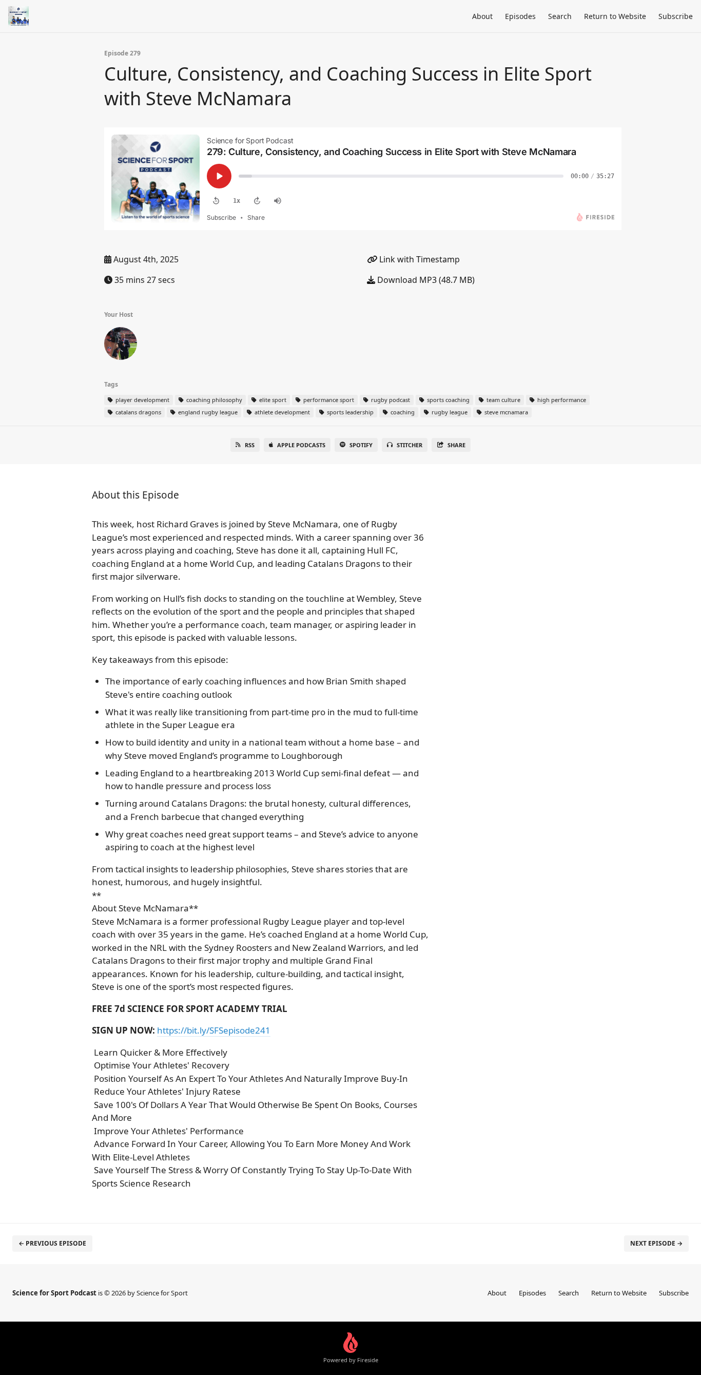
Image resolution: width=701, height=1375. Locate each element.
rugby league (449, 412)
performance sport (328, 400)
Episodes (520, 16)
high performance (561, 400)
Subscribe (675, 16)
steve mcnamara (505, 412)
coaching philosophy (213, 400)
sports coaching (447, 400)
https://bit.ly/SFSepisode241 (213, 1030)
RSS (250, 445)
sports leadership (349, 412)
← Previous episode (52, 1243)
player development (141, 400)
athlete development (281, 412)
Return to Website (615, 16)
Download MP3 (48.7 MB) (425, 279)
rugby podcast (389, 400)
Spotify (361, 445)
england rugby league (207, 412)
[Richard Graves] (120, 345)
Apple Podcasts (301, 445)
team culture (502, 400)
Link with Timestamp (418, 259)
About (482, 16)
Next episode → (656, 1243)
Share (456, 445)
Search (560, 16)
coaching (402, 412)
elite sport (272, 400)
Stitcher (409, 445)
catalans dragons (137, 412)
